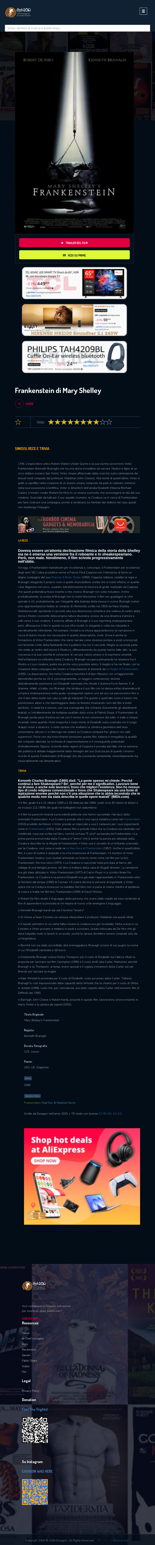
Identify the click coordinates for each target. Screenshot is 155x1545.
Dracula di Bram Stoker (66, 577)
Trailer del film (76, 243)
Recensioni (29, 1350)
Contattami (30, 1318)
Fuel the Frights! (35, 1409)
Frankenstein (132, 819)
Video (25, 1366)
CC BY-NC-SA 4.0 (110, 1114)
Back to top (121, 1540)
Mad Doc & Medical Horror (59, 1103)
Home (25, 1333)
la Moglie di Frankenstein (122, 669)
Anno (28, 1078)
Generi (26, 1355)
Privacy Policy (30, 1391)
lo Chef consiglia (32, 1338)
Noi (24, 1372)
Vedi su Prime (77, 255)
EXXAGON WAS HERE (37, 1471)
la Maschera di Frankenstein (84, 848)
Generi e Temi (32, 1096)
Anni (25, 1344)
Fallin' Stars (29, 1361)
